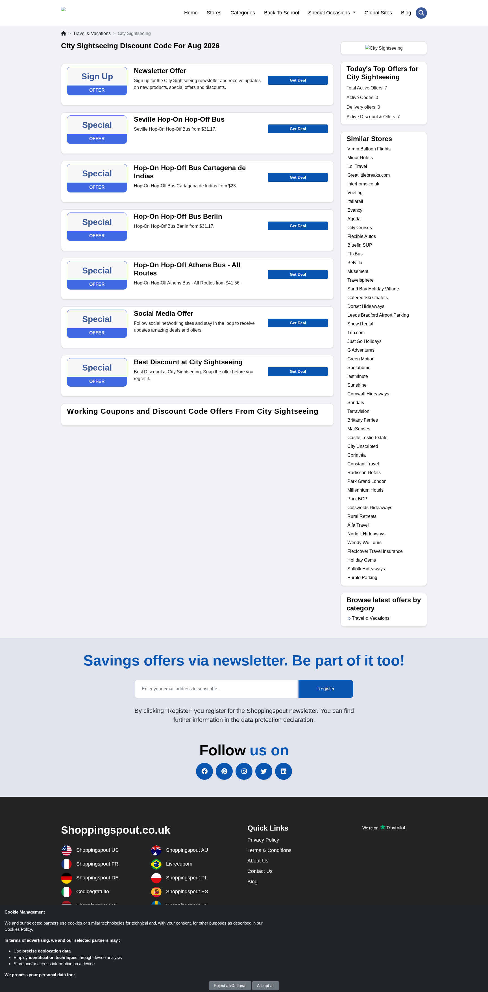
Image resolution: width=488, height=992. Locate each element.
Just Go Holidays (364, 341)
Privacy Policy (263, 840)
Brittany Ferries (362, 420)
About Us (257, 861)
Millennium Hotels (365, 490)
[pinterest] (224, 771)
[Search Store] (421, 13)
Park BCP (357, 498)
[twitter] (263, 771)
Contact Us (260, 871)
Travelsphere (360, 280)
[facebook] (204, 771)
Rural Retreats (361, 516)
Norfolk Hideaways (366, 533)
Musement (357, 271)
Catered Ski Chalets (367, 297)
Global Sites (378, 13)
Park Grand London (367, 481)
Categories (242, 13)
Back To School (281, 13)
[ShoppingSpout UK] (88, 13)
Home (191, 13)
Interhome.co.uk (363, 183)
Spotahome (359, 367)
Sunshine (357, 385)
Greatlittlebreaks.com (368, 175)
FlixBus (355, 253)
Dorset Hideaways (365, 306)
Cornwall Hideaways (368, 393)
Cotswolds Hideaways (369, 507)
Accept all (265, 985)
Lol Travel (357, 166)
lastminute (357, 376)
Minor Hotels (360, 157)
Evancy (354, 210)
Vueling (355, 192)
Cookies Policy (18, 929)
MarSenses (358, 428)
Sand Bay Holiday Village (373, 288)
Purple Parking (362, 577)
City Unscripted (362, 446)
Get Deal (298, 80)
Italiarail (355, 201)
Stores (214, 13)
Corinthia (356, 455)
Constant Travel (363, 463)
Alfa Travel (358, 525)
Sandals (355, 402)
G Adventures (360, 350)
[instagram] (244, 771)
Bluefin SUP (359, 245)
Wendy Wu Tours (364, 542)
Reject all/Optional (230, 985)
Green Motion (360, 358)
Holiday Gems (361, 560)
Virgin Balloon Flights (369, 148)
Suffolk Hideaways (366, 568)
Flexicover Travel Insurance (375, 551)
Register (325, 688)
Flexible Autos (361, 236)
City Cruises (359, 227)
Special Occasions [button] (329, 13)
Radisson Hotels (364, 472)
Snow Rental (360, 323)
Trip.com (356, 332)
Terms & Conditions (269, 850)
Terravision (358, 411)
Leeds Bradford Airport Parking (378, 315)
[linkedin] (283, 771)
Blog (406, 13)
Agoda (354, 218)
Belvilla (354, 262)
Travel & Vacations (92, 33)
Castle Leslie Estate (367, 437)
